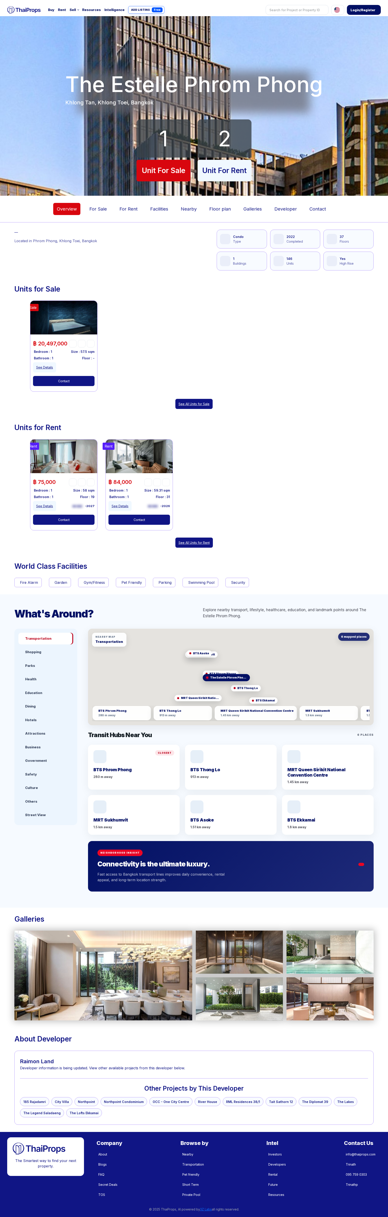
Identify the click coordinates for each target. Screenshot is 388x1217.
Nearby (189, 209)
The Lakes (345, 1102)
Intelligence (114, 10)
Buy (51, 10)
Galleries (252, 209)
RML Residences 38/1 (243, 1102)
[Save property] (82, 343)
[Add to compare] (91, 343)
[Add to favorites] (73, 343)
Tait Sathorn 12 (281, 1102)
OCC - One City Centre (171, 1102)
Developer (285, 209)
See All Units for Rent (194, 543)
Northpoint (86, 1102)
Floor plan (220, 209)
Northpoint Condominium (124, 1102)
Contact (317, 209)
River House (207, 1102)
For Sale (98, 209)
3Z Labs (206, 1209)
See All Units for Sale (194, 404)
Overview (67, 209)
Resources (91, 10)
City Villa (62, 1102)
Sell (73, 10)
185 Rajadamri (34, 1102)
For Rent (128, 209)
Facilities (159, 209)
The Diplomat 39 (315, 1102)
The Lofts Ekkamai (84, 1113)
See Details (44, 367)
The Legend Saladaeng (42, 1113)
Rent (62, 10)
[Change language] (337, 10)
